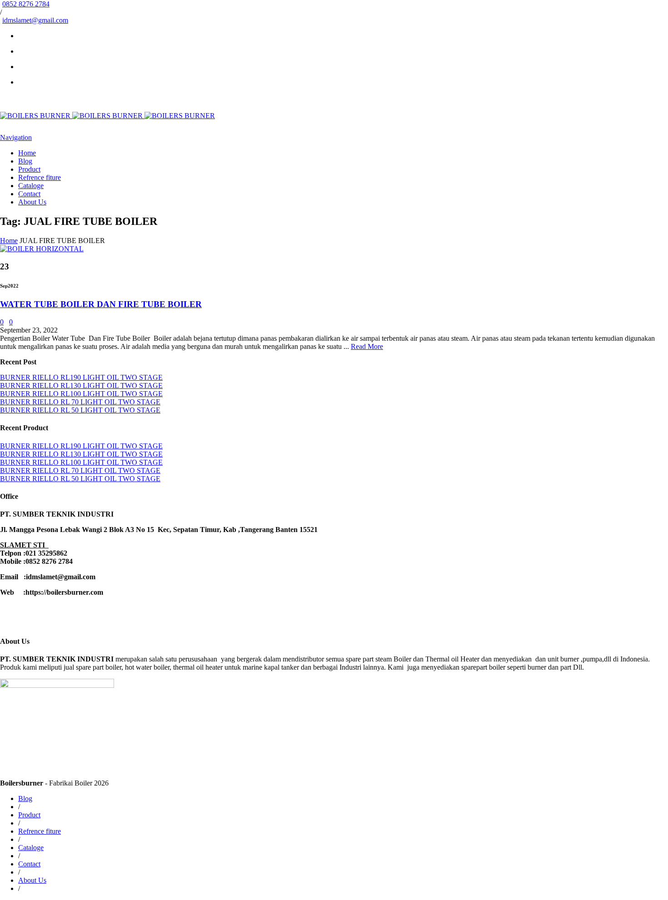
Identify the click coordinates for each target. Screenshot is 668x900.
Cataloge (31, 185)
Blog (25, 161)
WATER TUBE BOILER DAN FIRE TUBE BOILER (101, 304)
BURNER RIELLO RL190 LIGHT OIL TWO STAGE (81, 377)
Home (27, 153)
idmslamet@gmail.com (35, 20)
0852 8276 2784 (26, 4)
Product (29, 169)
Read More (367, 346)
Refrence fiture (39, 177)
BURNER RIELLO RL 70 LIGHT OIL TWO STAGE (80, 402)
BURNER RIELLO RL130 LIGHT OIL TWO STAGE (81, 385)
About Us (32, 202)
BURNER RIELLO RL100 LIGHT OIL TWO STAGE (81, 394)
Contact (29, 194)
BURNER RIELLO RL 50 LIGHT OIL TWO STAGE (80, 410)
